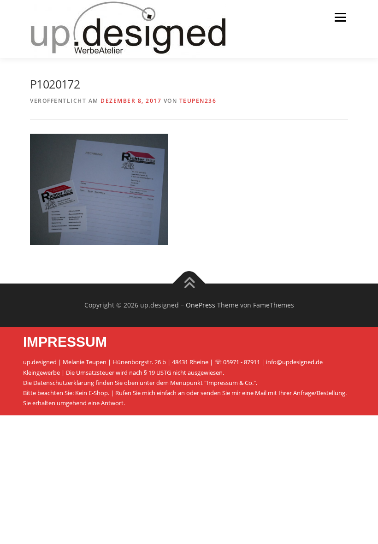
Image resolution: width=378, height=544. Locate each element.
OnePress (200, 305)
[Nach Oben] (189, 283)
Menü (340, 17)
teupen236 (198, 101)
